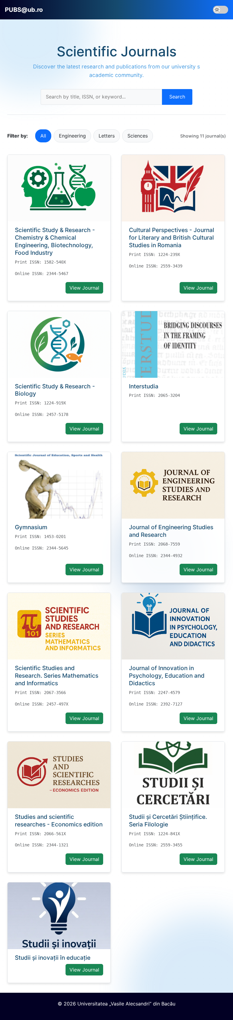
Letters (107, 136)
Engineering (72, 136)
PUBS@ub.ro (24, 9)
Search (177, 97)
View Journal (84, 288)
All (43, 136)
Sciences (137, 136)
